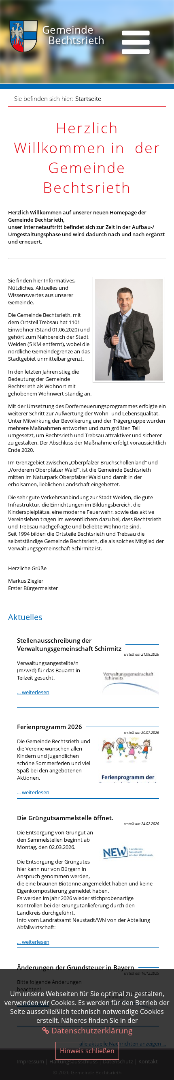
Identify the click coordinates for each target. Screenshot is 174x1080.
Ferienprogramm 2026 (49, 727)
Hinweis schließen (87, 1050)
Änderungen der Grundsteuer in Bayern (75, 967)
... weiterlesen (33, 692)
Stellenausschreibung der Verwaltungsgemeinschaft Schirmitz (69, 644)
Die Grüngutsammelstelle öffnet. (65, 818)
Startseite (88, 98)
